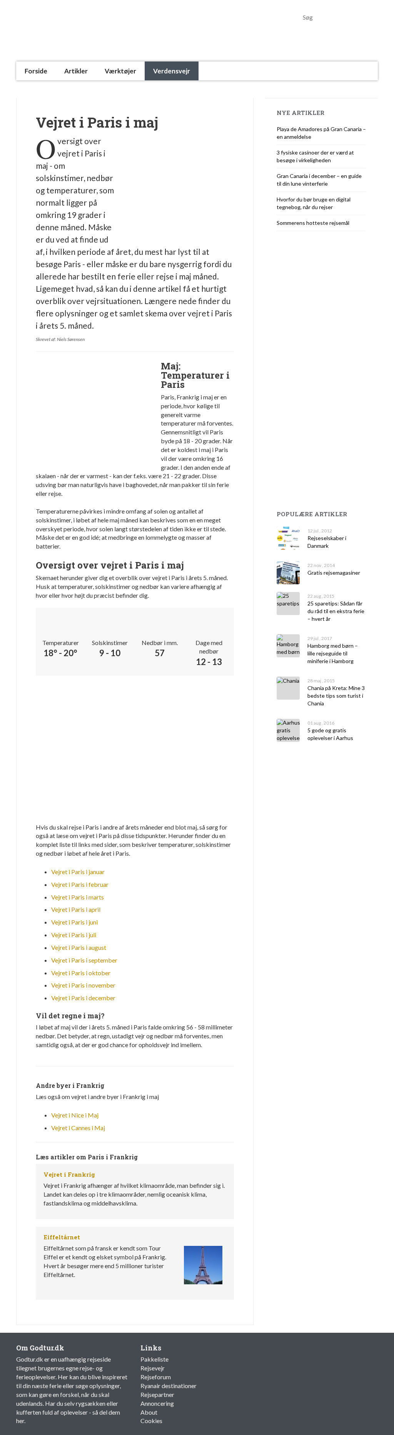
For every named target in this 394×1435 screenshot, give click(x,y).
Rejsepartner (157, 1394)
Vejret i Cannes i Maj (78, 1127)
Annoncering (157, 1403)
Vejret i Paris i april (75, 909)
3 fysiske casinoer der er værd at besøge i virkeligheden (315, 156)
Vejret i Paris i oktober (80, 972)
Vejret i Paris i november (83, 985)
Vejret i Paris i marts (77, 897)
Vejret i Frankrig (69, 1174)
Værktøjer (120, 71)
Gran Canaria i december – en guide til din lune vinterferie (319, 180)
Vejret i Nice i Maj (74, 1115)
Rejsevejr (152, 1368)
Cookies (151, 1420)
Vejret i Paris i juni (74, 922)
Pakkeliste (154, 1359)
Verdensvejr (171, 71)
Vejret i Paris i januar (78, 871)
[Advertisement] (156, 89)
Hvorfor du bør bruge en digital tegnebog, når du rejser (314, 203)
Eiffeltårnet (61, 1237)
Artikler (76, 71)
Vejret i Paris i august (78, 947)
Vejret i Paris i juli (73, 934)
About (148, 1412)
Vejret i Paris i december (83, 997)
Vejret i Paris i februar (80, 884)
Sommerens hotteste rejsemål (313, 222)
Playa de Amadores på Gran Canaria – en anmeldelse (321, 133)
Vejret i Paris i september (84, 960)
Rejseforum (155, 1376)
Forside (36, 71)
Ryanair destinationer (168, 1385)
